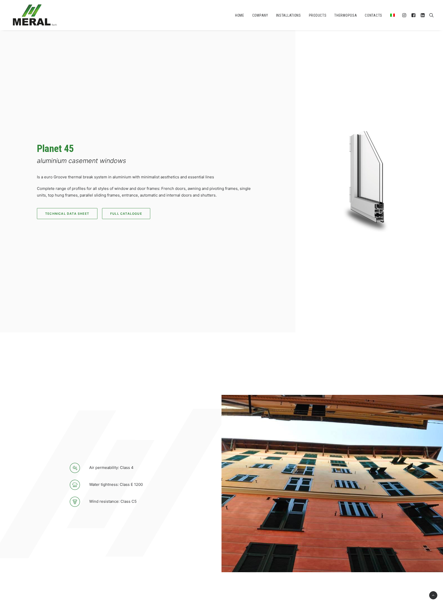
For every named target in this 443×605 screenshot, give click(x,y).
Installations (288, 15)
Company (260, 15)
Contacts (373, 15)
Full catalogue (126, 214)
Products (318, 15)
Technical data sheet (67, 214)
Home (239, 15)
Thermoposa (345, 15)
